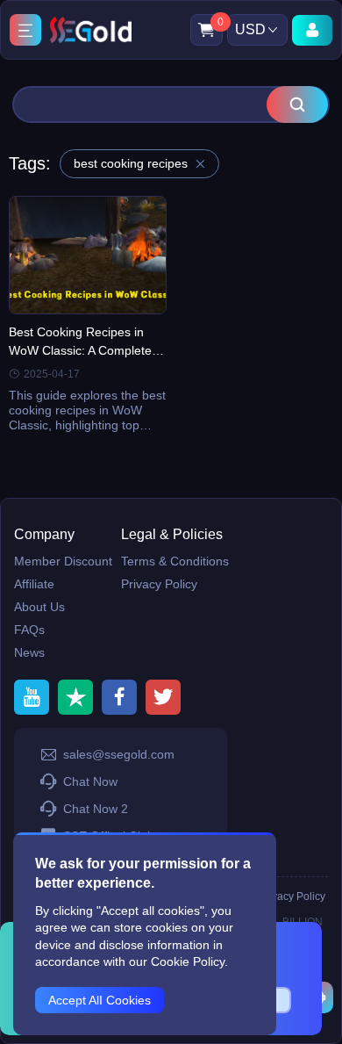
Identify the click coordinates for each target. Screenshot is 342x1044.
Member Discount (63, 561)
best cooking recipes (131, 163)
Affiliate (34, 584)
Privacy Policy (159, 584)
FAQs (29, 630)
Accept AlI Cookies (99, 1000)
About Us (39, 607)
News (29, 652)
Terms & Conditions (175, 561)
